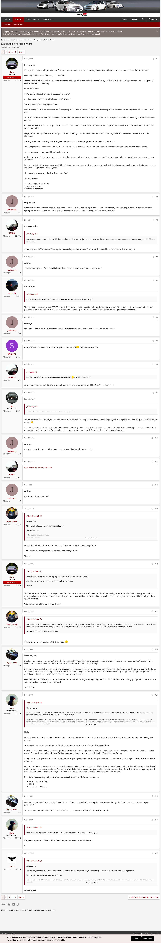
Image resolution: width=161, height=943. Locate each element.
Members (47, 19)
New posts (8, 24)
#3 (157, 220)
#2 (157, 196)
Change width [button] (10, 934)
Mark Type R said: (32, 571)
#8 (157, 364)
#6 (157, 317)
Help (147, 934)
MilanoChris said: (32, 516)
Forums (18, 19)
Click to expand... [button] (91, 538)
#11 (156, 461)
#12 (156, 485)
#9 (157, 393)
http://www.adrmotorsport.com (38, 467)
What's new (31, 19)
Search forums (19, 24)
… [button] (12, 52)
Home (7, 19)
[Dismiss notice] (157, 31)
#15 (156, 612)
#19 (156, 820)
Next (20, 52)
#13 (156, 508)
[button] (39, 19)
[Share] (153, 58)
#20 (156, 853)
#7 (157, 341)
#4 (157, 257)
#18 (156, 796)
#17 (156, 695)
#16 (156, 650)
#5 (157, 280)
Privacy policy (138, 934)
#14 (156, 564)
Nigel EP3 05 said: (32, 703)
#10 (156, 438)
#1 (157, 59)
